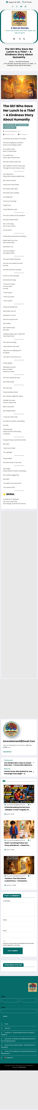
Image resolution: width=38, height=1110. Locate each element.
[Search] (19, 38)
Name (5, 920)
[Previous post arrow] (33, 763)
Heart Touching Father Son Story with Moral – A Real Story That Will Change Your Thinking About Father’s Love (18, 844)
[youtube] (21, 6)
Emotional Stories (22, 125)
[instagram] (16, 6)
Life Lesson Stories (10, 127)
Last (21, 1003)
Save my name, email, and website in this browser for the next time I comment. (18, 944)
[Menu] (14, 39)
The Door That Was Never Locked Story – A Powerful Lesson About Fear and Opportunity (16, 879)
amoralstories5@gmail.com (12, 131)
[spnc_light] (24, 39)
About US (7, 1028)
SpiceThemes (22, 1067)
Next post (7, 769)
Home (6, 1024)
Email (4, 931)
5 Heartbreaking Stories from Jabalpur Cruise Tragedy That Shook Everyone (18, 808)
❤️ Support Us (9, 1057)
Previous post (8, 760)
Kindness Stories (9, 125)
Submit (5, 1016)
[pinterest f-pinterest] (25, 6)
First (2, 1003)
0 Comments (23, 134)
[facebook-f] (12, 6)
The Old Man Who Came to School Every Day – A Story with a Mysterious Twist (19, 764)
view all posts (7, 751)
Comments (6, 901)
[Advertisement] (19, 594)
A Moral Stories (20, 28)
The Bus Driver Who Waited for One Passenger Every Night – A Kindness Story (18, 772)
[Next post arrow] (33, 772)
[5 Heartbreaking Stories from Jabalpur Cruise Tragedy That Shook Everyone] (19, 794)
